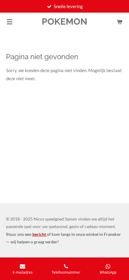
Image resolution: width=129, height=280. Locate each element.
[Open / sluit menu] (9, 22)
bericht (39, 234)
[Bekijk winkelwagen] (119, 22)
